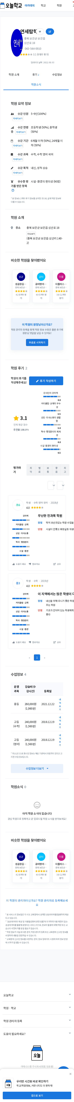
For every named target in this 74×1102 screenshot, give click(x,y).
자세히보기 (18, 118)
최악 (31, 469)
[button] (51, 485)
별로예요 (36, 563)
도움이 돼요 (20, 563)
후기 (35, 74)
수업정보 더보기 (35, 768)
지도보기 (31, 233)
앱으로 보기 (37, 1095)
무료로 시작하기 (37, 342)
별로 (39, 469)
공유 (58, 563)
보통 (48, 469)
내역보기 (60, 704)
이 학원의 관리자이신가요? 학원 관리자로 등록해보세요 (37, 902)
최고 (65, 469)
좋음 (56, 469)
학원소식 (36, 84)
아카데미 (30, 5)
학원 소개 (14, 74)
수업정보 (57, 74)
